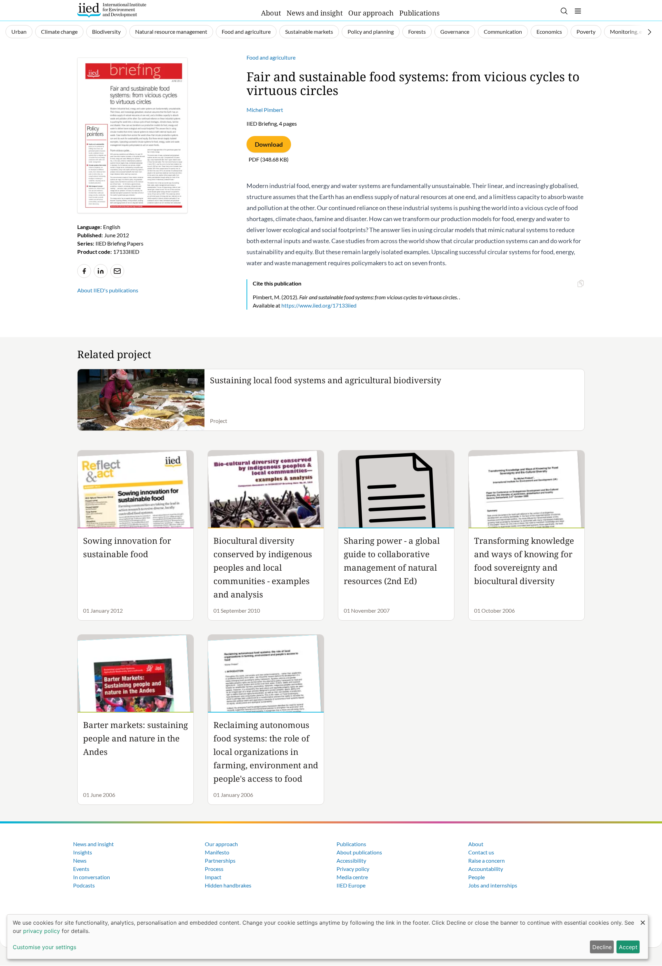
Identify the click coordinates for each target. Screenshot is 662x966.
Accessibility (351, 860)
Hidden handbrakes (228, 885)
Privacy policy (353, 868)
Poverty (585, 31)
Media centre (352, 877)
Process (214, 868)
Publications (419, 13)
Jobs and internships (492, 885)
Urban (19, 31)
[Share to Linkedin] (101, 271)
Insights (82, 852)
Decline (602, 947)
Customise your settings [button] (44, 947)
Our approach (371, 13)
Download (269, 144)
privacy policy (41, 930)
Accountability (485, 868)
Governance (454, 31)
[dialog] (327, 936)
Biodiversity (106, 31)
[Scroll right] (649, 32)
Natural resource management (171, 31)
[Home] (111, 10)
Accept (628, 947)
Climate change (59, 31)
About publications (359, 852)
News (80, 860)
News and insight (315, 13)
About (271, 13)
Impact (213, 877)
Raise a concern (486, 860)
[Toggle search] (564, 11)
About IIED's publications (107, 290)
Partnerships (220, 860)
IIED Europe (351, 885)
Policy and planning (371, 31)
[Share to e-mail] (117, 271)
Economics (549, 31)
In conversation (91, 877)
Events (81, 868)
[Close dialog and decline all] (643, 919)
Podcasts (84, 885)
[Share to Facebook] (84, 271)
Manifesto (217, 852)
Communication (503, 31)
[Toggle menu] (578, 11)
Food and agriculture (246, 31)
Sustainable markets (309, 31)
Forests (417, 31)
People (476, 877)
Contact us (481, 852)
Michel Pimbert (265, 109)
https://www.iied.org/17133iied (319, 305)
